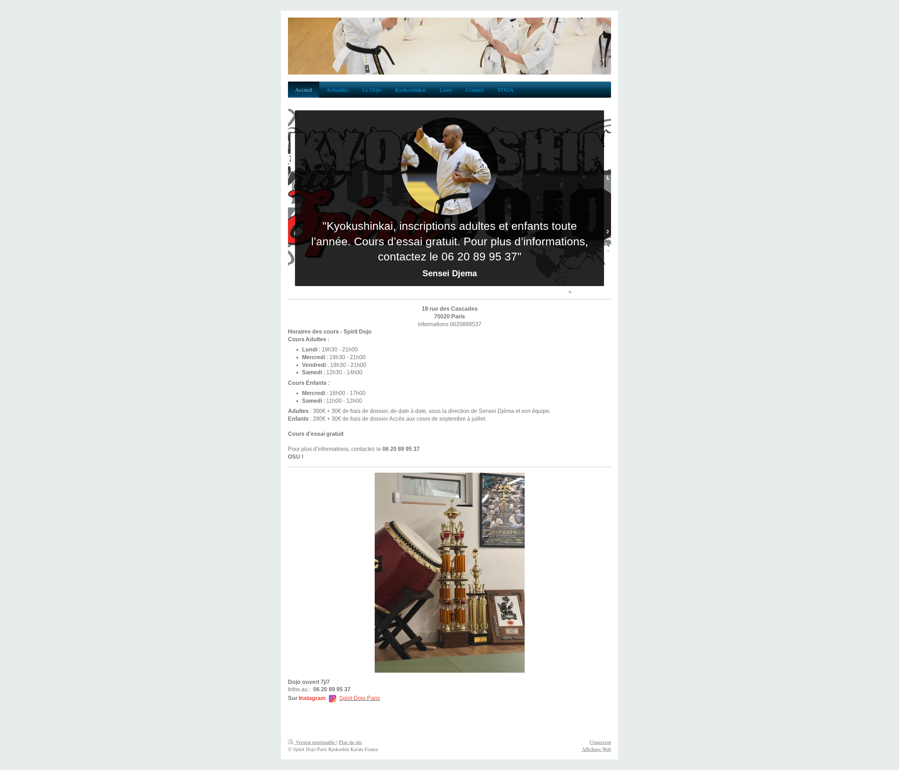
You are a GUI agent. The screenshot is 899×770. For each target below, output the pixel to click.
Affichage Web (596, 749)
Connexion (600, 742)
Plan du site (350, 742)
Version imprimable (315, 742)
